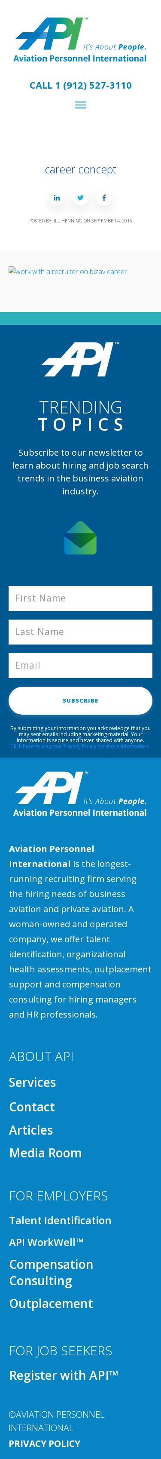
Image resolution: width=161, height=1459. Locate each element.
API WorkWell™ (46, 1242)
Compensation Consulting (51, 1272)
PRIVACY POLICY (44, 1443)
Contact (32, 1106)
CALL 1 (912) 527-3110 (81, 84)
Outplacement (51, 1303)
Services (32, 1082)
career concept (80, 169)
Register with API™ (63, 1375)
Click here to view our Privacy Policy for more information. (80, 746)
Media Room (45, 1152)
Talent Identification (60, 1220)
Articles (31, 1130)
